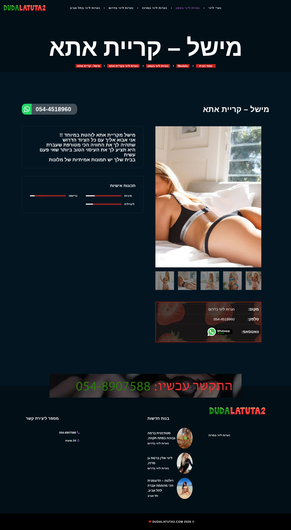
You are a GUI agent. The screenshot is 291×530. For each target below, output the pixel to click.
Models (183, 65)
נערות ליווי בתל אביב (85, 7)
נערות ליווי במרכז (154, 7)
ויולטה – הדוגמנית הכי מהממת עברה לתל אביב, (160, 485)
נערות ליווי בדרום (121, 7)
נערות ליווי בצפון (188, 7)
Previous (157, 234)
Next (259, 234)
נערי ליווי (214, 7)
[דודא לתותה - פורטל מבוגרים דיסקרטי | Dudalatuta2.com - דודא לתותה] (24, 7)
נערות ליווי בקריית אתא (123, 65)
